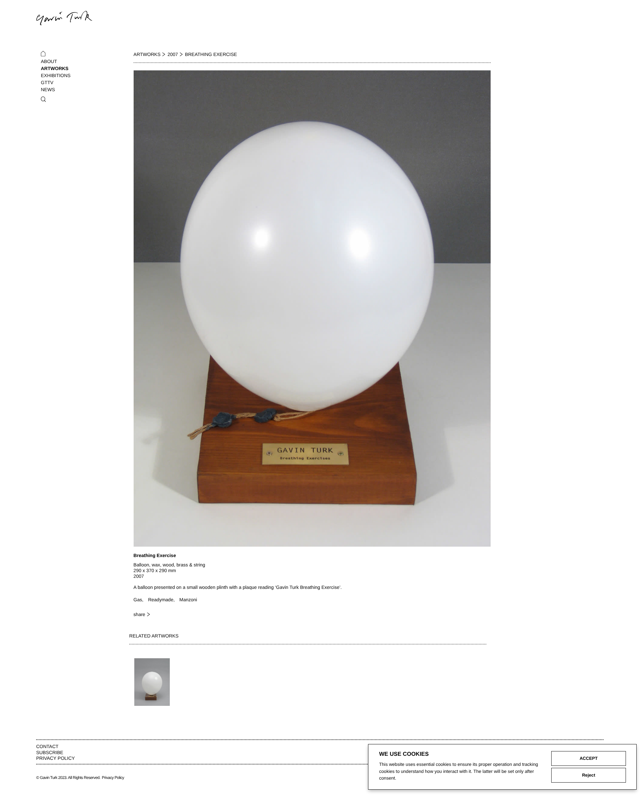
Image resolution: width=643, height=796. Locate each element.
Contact (47, 746)
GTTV (47, 82)
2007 (172, 54)
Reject (588, 775)
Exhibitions (56, 75)
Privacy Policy (55, 758)
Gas (138, 599)
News (48, 89)
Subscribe (49, 752)
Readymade (160, 599)
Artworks (54, 68)
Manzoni (188, 599)
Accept (589, 758)
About (49, 61)
